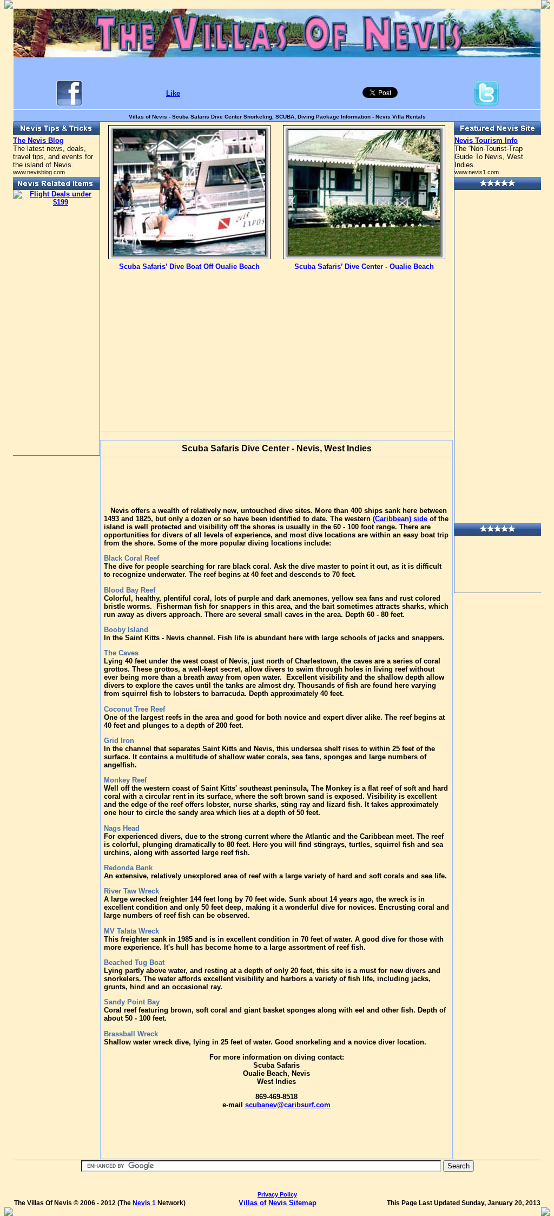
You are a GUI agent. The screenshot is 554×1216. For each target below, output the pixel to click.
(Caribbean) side (400, 519)
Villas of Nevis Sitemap (277, 1203)
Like (173, 93)
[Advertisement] (189, 342)
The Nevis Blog (38, 140)
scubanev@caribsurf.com (288, 1105)
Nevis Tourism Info (486, 140)
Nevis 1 (144, 1203)
